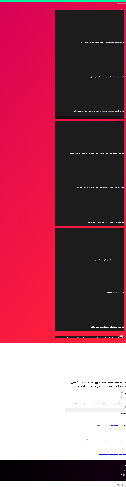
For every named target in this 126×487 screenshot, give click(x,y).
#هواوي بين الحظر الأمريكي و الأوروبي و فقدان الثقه (107, 327)
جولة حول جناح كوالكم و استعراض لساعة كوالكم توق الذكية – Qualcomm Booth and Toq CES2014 (104, 457)
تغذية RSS (122, 474)
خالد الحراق (122, 392)
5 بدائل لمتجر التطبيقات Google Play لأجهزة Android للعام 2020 (102, 42)
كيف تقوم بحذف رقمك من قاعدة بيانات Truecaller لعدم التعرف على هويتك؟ (99, 188)
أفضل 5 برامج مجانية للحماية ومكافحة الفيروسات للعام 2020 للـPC (102, 260)
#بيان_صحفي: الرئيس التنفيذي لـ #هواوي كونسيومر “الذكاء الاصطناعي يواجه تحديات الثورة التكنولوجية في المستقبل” (99, 440)
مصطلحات (121, 331)
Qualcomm (124, 407)
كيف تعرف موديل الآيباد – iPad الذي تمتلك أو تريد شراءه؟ (106, 222)
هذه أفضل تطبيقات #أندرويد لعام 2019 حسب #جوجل (107, 77)
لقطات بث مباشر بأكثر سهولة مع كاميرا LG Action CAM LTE (112, 454)
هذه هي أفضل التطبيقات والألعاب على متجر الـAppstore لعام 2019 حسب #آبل (99, 111)
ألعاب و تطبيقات (119, 116)
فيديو (121, 118)
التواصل (121, 333)
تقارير (122, 9)
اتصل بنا (123, 475)
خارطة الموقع (122, 473)
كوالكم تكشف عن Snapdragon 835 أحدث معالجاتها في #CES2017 (111, 425)
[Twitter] (123, 339)
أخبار (125, 393)
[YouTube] (123, 340)
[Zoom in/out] (118, 485)
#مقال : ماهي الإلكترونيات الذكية (113, 292)
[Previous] (125, 486)
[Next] (123, 486)
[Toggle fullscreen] (121, 485)
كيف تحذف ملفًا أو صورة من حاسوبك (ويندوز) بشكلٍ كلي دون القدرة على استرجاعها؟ (97, 153)
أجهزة (121, 117)
